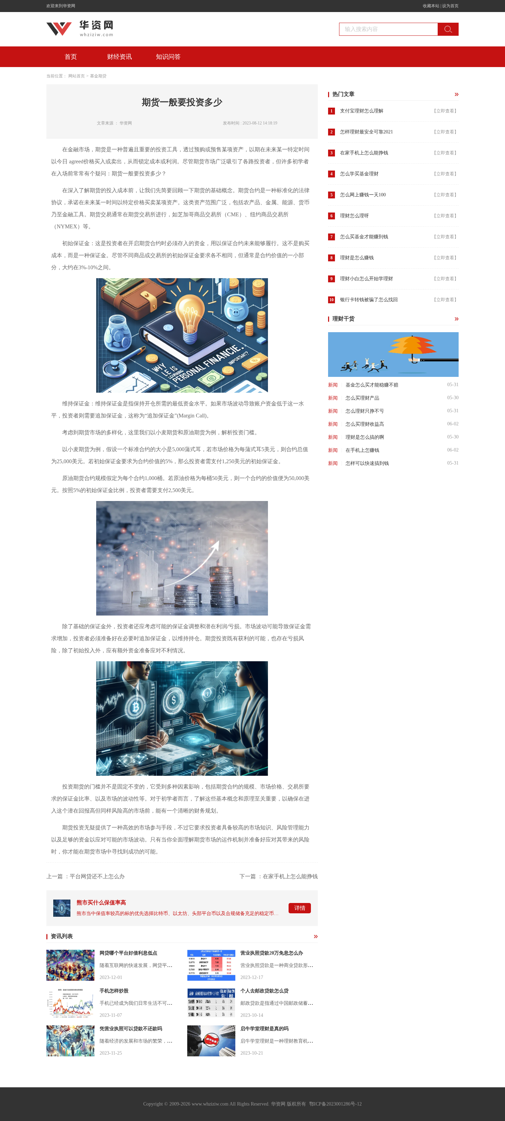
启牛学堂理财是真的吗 (264, 1028)
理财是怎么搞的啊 (365, 437)
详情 (299, 908)
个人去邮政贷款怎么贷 (264, 990)
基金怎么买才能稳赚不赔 (372, 385)
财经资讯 (119, 56)
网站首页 (76, 76)
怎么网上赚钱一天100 (363, 194)
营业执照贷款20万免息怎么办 (271, 953)
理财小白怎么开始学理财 (366, 278)
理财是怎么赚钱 (357, 257)
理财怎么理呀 (354, 215)
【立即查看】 (445, 110)
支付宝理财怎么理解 (361, 110)
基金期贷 (98, 76)
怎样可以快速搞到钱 (367, 463)
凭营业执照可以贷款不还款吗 (131, 1028)
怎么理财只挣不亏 (365, 411)
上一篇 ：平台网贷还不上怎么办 (85, 876)
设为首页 (450, 5)
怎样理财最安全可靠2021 (366, 131)
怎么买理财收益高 (365, 424)
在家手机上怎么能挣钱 (364, 152)
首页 (71, 56)
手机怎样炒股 (114, 990)
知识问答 (168, 56)
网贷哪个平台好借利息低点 (128, 953)
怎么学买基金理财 (359, 173)
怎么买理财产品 (362, 398)
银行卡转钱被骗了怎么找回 (369, 299)
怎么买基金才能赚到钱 (364, 236)
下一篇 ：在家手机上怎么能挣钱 (278, 876)
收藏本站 (431, 5)
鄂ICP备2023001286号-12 (335, 1104)
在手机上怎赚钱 (362, 450)
